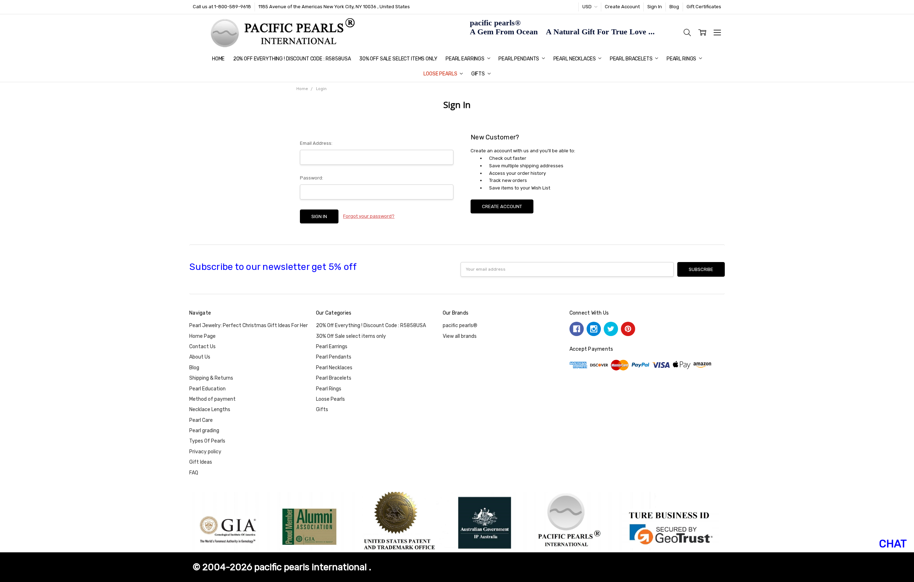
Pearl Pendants (519, 59)
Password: (311, 178)
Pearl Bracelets (632, 59)
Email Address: (316, 143)
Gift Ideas (200, 462)
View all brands (460, 336)
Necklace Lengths (209, 409)
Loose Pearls (440, 74)
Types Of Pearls (207, 441)
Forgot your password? (369, 216)
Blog (674, 6)
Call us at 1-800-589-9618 (222, 6)
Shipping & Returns (211, 378)
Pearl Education (207, 389)
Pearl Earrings (466, 59)
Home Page (202, 336)
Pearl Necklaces (575, 59)
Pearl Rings (682, 59)
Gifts (478, 74)
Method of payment (212, 399)
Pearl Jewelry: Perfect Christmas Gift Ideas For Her (248, 325)
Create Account (622, 6)
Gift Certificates (704, 6)
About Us (199, 357)
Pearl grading (204, 431)
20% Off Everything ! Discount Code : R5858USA (292, 59)
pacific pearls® (460, 325)
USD (587, 6)
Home (218, 59)
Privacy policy (205, 452)
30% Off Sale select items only (398, 59)
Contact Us (202, 347)
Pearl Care (201, 420)
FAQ (193, 473)
